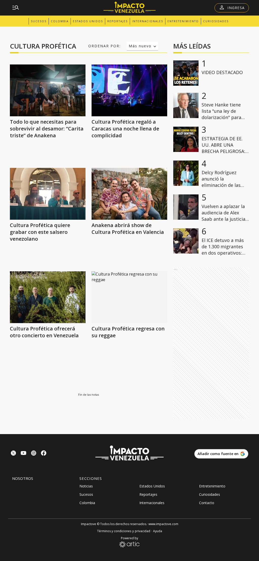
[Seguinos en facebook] (44, 453)
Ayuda (157, 531)
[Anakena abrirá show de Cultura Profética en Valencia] (129, 194)
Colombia (60, 21)
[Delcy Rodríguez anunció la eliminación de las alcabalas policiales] (186, 173)
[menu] (15, 8)
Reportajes (117, 21)
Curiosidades (216, 21)
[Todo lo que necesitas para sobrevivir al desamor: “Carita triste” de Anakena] (47, 90)
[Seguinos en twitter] (13, 453)
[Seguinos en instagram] (33, 453)
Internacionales (147, 21)
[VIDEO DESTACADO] (186, 73)
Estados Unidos (88, 21)
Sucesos (39, 21)
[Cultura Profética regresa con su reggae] (129, 297)
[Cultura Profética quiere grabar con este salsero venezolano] (47, 194)
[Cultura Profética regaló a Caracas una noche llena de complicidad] (129, 90)
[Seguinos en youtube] (23, 453)
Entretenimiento (183, 21)
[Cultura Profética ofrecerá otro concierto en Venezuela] (47, 297)
